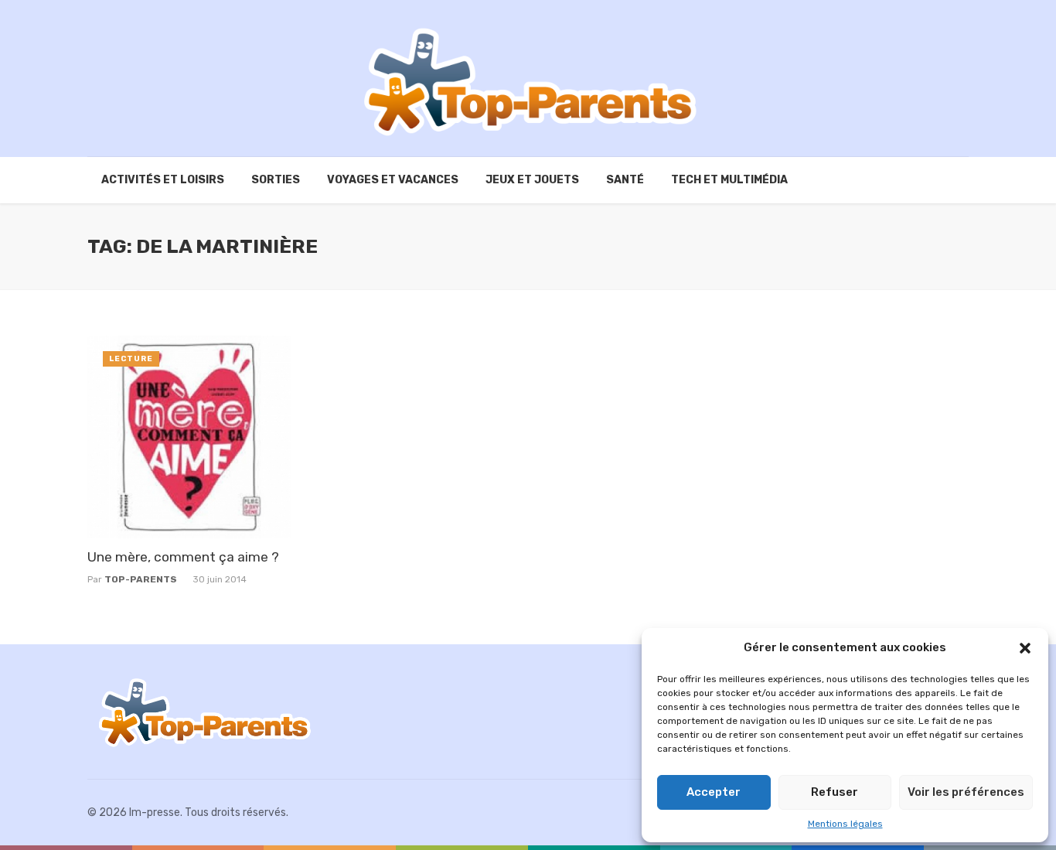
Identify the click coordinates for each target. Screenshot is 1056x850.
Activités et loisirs (162, 179)
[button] (1025, 648)
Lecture (131, 359)
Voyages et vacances (392, 179)
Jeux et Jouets (532, 179)
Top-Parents (140, 579)
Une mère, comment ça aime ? (183, 557)
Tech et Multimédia (729, 179)
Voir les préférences (966, 792)
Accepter (713, 792)
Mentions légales (845, 823)
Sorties (275, 179)
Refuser (834, 792)
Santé (625, 179)
